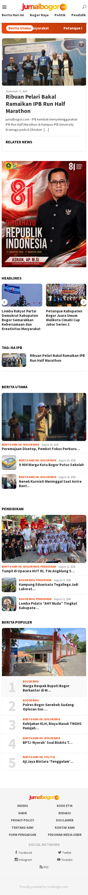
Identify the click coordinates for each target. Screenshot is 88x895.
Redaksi (64, 813)
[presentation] (4, 302)
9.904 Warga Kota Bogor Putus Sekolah (51, 465)
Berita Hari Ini (12, 444)
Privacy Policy (22, 820)
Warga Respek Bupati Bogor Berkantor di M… (46, 688)
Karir (22, 813)
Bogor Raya (31, 444)
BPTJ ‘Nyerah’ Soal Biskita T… (47, 742)
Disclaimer (65, 820)
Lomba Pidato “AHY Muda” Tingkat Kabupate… (48, 605)
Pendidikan (48, 566)
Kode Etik (65, 806)
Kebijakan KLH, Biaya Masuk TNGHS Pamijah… (52, 725)
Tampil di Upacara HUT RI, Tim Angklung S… (38, 571)
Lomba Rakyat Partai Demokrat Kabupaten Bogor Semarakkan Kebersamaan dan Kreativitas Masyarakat (21, 320)
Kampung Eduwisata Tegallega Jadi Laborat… (48, 586)
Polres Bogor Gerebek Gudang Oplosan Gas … (48, 707)
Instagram (25, 860)
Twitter (66, 853)
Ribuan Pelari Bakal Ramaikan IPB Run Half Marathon (35, 103)
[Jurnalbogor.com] (44, 6)
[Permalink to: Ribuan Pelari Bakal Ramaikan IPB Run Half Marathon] (44, 62)
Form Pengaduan (22, 835)
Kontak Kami (65, 828)
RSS (46, 867)
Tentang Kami (22, 828)
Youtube (66, 860)
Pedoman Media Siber (65, 835)
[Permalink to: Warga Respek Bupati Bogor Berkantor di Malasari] (44, 652)
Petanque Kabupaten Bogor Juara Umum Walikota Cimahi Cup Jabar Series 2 (64, 318)
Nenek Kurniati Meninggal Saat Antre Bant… (50, 483)
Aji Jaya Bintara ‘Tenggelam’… (48, 761)
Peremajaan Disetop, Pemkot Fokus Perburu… (41, 449)
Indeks (22, 806)
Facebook (25, 853)
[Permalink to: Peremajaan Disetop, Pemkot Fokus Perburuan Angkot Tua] (44, 417)
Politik (49, 757)
